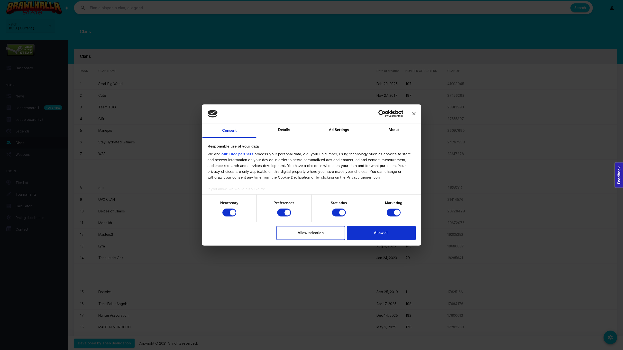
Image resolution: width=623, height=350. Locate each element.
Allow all (381, 233)
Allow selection (311, 233)
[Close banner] (414, 113)
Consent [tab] (229, 130)
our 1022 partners (237, 154)
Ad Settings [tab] (339, 130)
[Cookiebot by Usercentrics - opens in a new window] (382, 113)
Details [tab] (284, 130)
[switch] (284, 213)
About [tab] (393, 130)
